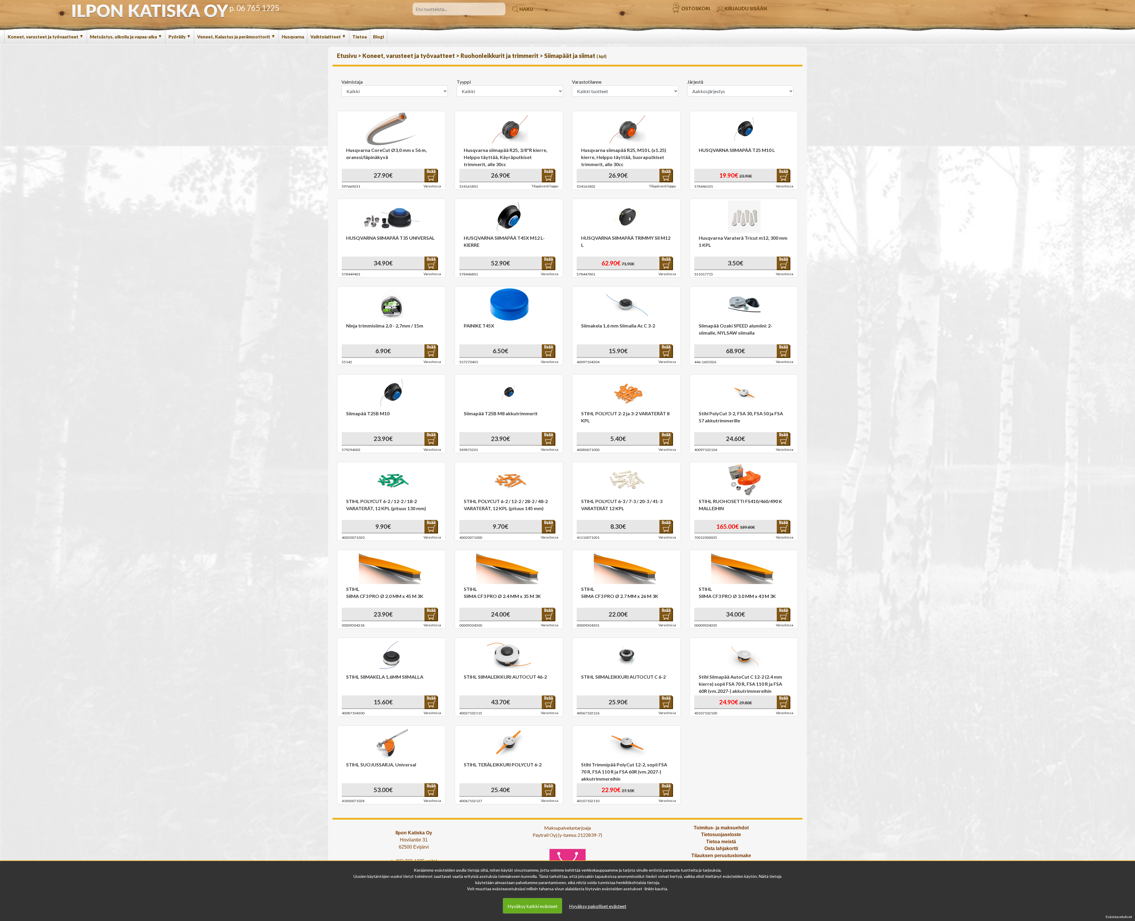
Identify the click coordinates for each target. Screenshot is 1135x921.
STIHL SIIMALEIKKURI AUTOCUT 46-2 (505, 677)
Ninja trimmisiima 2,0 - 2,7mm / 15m (384, 325)
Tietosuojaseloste (721, 834)
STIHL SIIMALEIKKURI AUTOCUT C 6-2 (623, 677)
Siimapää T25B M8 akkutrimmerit (501, 413)
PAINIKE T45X (479, 325)
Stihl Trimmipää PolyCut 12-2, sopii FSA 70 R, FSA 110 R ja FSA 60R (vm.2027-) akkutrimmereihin (624, 771)
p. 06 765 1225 (254, 8)
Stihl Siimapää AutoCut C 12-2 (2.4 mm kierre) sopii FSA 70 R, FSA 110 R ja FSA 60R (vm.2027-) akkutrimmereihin (740, 684)
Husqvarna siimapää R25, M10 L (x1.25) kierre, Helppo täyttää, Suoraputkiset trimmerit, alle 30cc (623, 157)
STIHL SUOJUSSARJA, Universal (381, 764)
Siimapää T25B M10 (368, 413)
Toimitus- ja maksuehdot (721, 827)
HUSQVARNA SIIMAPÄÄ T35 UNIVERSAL (390, 238)
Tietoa (359, 36)
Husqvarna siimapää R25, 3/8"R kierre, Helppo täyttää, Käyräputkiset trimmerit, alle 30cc (505, 157)
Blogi (378, 36)
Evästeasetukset (1119, 916)
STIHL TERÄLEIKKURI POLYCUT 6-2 (502, 764)
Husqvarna (293, 36)
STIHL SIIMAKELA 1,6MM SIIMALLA (384, 677)
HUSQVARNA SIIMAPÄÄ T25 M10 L (737, 150)
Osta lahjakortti (721, 848)
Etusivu (347, 55)
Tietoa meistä (721, 841)
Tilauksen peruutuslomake (721, 855)
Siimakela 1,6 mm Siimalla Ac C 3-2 (618, 325)
